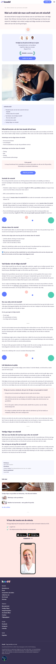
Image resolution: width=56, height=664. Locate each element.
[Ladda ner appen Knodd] (21, 535)
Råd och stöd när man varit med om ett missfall (17, 7)
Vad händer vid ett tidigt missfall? (14, 115)
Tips (5, 7)
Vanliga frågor (6, 608)
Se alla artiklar (6, 507)
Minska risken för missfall (12, 113)
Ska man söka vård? (11, 117)
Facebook (4, 624)
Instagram (4, 626)
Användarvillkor (6, 612)
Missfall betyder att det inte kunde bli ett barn (17, 109)
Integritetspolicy (6, 610)
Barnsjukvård (5, 606)
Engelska (4, 635)
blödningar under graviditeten (21, 285)
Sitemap (4, 599)
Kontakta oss (5, 588)
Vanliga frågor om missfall (12, 122)
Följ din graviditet (28, 172)
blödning (15, 268)
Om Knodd (5, 597)
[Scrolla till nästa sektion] (28, 29)
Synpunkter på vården (8, 592)
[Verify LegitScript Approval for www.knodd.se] (4, 660)
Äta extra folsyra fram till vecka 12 (11, 240)
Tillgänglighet (5, 617)
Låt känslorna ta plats (11, 120)
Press (3, 590)
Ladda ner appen (27, 58)
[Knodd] (5, 2)
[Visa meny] (54, 2)
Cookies (4, 615)
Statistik (8, 111)
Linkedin (4, 628)
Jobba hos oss (5, 595)
